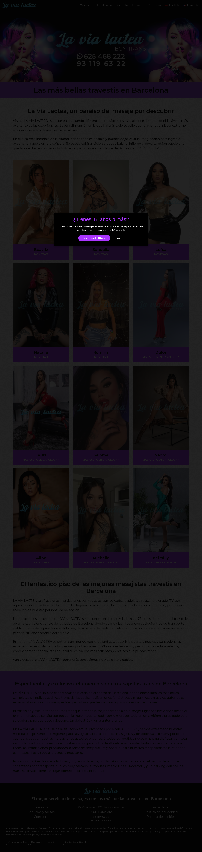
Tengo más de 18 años (94, 238)
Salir (118, 238)
